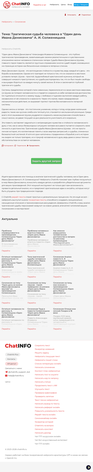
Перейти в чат (39, 5)
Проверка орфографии (46, 393)
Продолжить (34, 145)
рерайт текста (18, 197)
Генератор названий (44, 349)
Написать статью (43, 382)
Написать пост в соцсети (46, 375)
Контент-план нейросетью (47, 371)
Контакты (11, 359)
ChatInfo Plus (12, 355)
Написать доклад (43, 433)
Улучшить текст (42, 389)
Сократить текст (42, 345)
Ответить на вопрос (44, 425)
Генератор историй (44, 422)
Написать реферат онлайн (47, 407)
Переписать (21, 145)
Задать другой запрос (46, 161)
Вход (70, 5)
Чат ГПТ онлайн (42, 444)
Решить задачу (42, 353)
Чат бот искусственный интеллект (51, 440)
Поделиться (86, 15)
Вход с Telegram (81, 5)
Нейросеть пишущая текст (47, 356)
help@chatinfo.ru (16, 376)
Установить (71, 15)
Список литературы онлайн (48, 364)
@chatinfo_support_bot (19, 372)
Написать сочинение (45, 367)
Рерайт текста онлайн (45, 415)
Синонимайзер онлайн (46, 418)
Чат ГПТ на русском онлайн (48, 436)
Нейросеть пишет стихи (46, 360)
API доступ (11, 364)
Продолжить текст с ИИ (46, 385)
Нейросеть (54, 5)
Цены (63, 5)
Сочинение (20, 22)
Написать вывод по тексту (47, 404)
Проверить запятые (44, 396)
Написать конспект (44, 429)
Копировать (8, 145)
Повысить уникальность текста (49, 411)
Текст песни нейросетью (46, 400)
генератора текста (37, 200)
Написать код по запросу (47, 378)
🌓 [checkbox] (88, 467)
